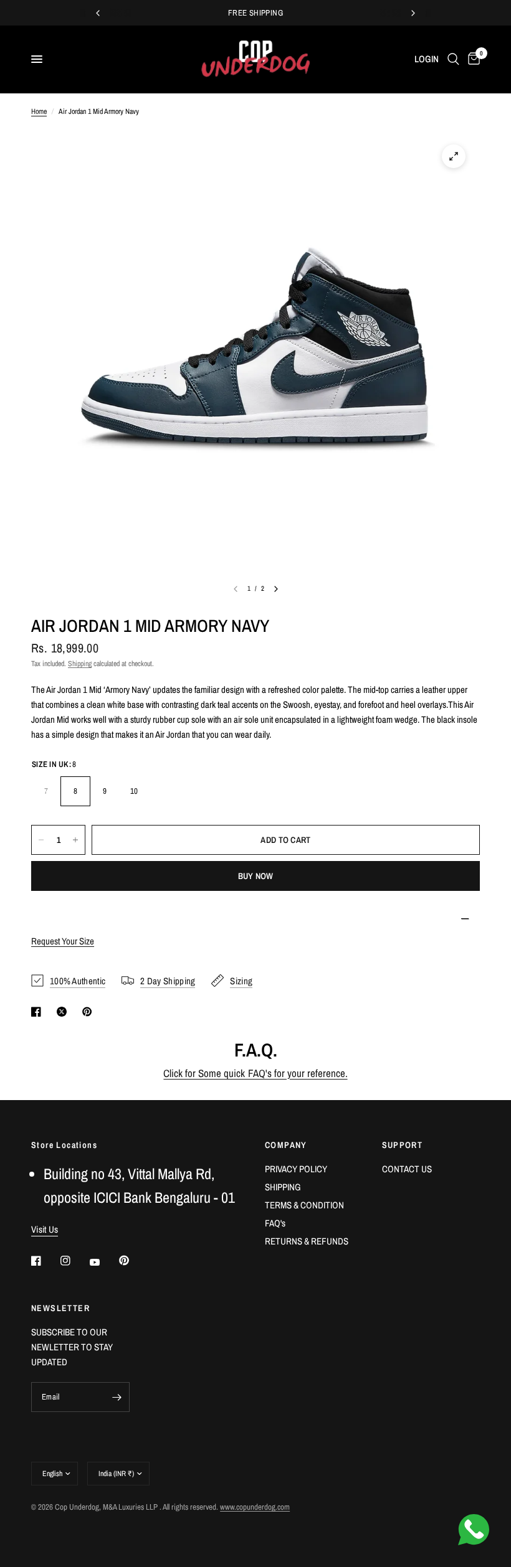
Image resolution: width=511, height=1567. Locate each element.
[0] (472, 59)
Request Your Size (62, 941)
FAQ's (275, 1223)
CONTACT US (407, 1168)
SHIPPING (283, 1186)
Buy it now (256, 876)
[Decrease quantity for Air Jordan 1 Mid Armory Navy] (41, 840)
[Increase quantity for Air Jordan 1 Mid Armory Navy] (75, 840)
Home (39, 111)
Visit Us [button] (44, 1229)
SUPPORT (402, 1145)
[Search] (453, 59)
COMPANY (286, 1145)
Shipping (80, 664)
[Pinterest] (132, 1260)
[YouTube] (103, 1262)
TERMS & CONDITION (304, 1205)
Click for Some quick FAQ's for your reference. (255, 1073)
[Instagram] (74, 1260)
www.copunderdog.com (255, 1507)
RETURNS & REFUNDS (306, 1241)
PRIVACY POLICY (296, 1168)
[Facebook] (45, 1260)
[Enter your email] (117, 1397)
